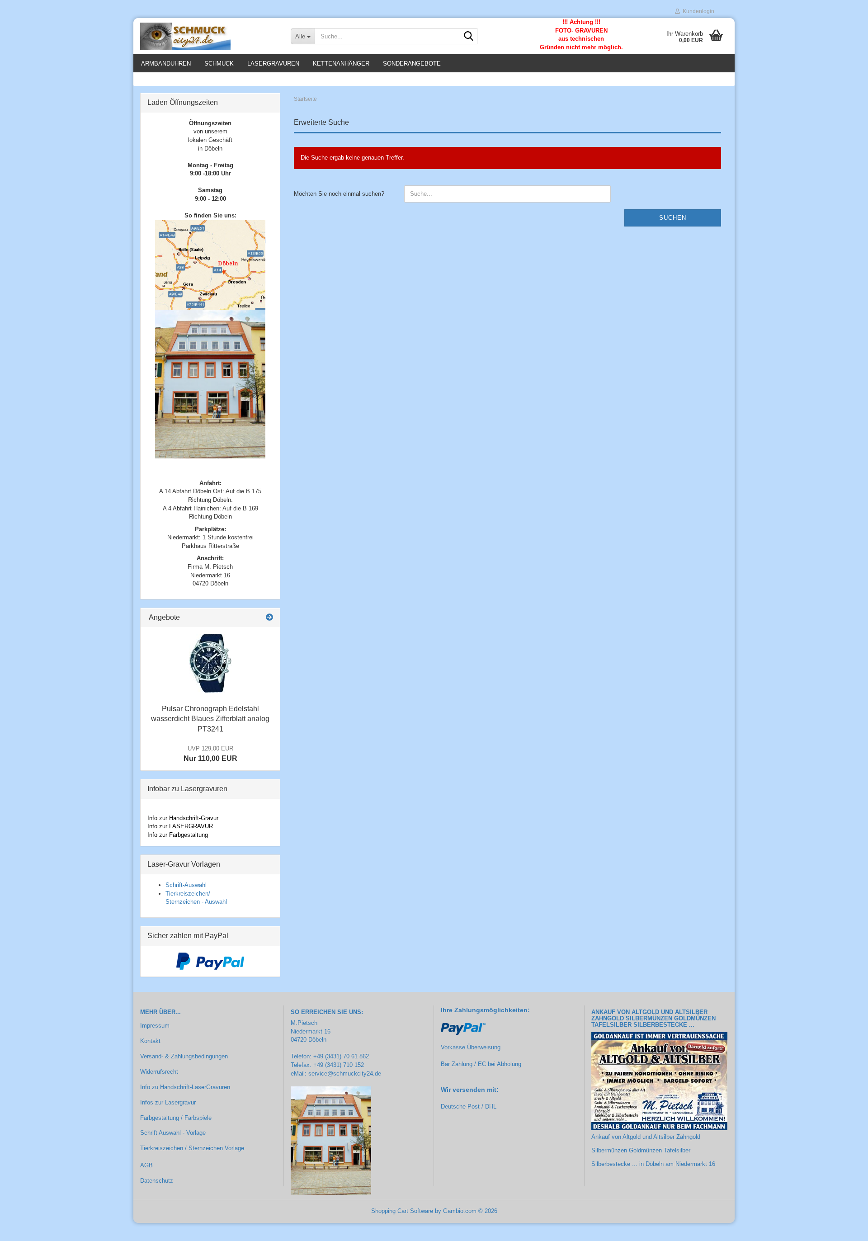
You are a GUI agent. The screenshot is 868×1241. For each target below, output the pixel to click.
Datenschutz (156, 1180)
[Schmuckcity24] (208, 36)
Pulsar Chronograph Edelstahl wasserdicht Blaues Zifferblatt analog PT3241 (210, 719)
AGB (146, 1165)
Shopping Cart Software (402, 1211)
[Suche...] (468, 36)
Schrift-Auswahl (186, 885)
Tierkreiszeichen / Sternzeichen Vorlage (192, 1148)
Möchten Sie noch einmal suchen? (339, 193)
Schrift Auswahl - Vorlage (173, 1132)
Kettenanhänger (341, 63)
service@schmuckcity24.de (344, 1073)
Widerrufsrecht (159, 1071)
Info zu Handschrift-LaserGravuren (185, 1087)
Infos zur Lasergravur (168, 1102)
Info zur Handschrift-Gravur (182, 818)
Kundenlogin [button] (697, 11)
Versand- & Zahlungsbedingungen (184, 1056)
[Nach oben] (843, 1227)
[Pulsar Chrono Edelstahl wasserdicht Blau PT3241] (210, 663)
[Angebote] (269, 618)
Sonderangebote (412, 63)
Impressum (155, 1025)
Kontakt (150, 1041)
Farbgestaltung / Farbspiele (176, 1117)
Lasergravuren (273, 63)
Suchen (672, 217)
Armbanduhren (166, 63)
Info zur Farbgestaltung (177, 834)
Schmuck (219, 63)
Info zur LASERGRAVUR (180, 826)
